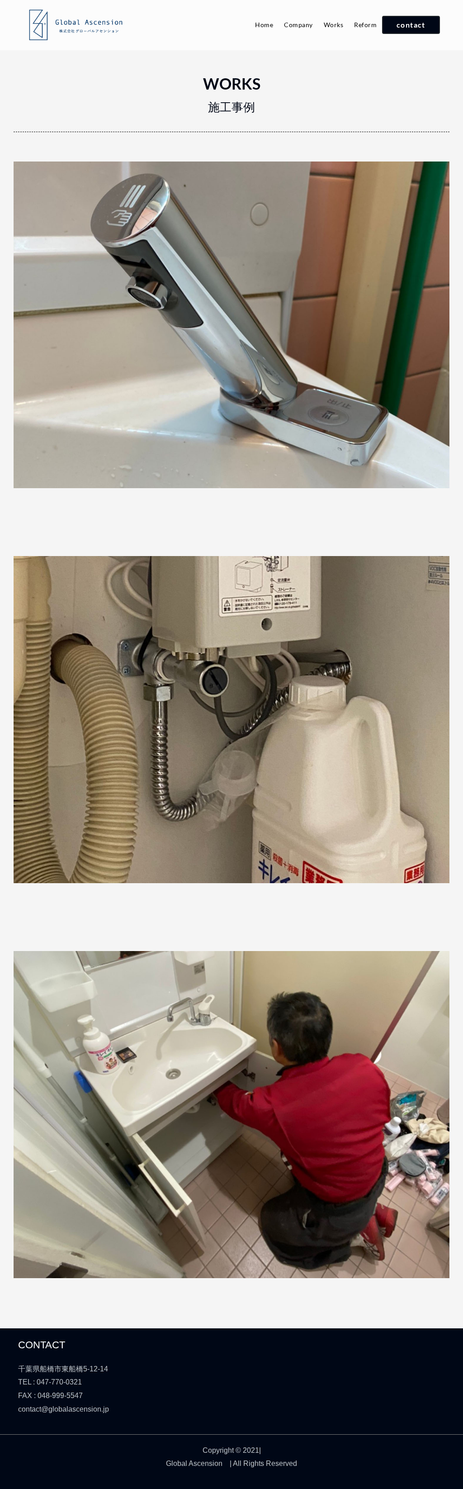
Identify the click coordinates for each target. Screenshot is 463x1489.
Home (264, 25)
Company (298, 25)
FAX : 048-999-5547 (50, 1395)
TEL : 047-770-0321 (50, 1382)
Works (334, 25)
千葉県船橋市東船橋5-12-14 (63, 1369)
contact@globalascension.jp (63, 1409)
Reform (365, 25)
